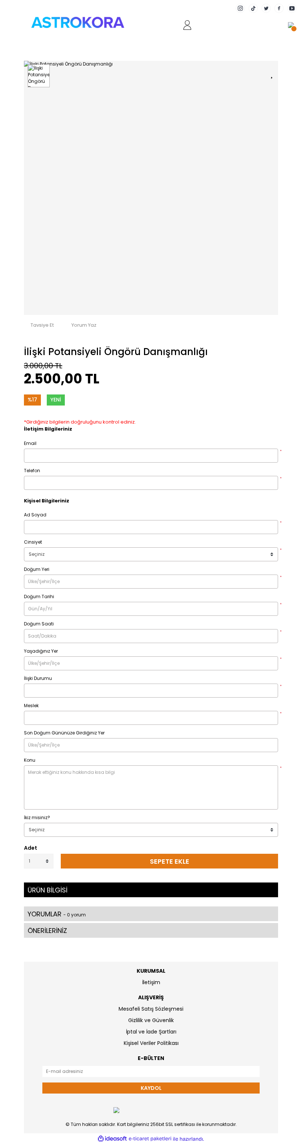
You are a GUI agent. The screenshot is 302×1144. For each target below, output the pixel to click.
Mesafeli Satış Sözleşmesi (151, 1009)
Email (30, 443)
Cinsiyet (33, 542)
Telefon (32, 470)
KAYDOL (151, 1088)
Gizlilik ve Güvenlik (151, 1020)
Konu (29, 760)
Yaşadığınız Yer (41, 651)
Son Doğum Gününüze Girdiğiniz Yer (64, 733)
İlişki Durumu (38, 678)
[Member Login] (187, 25)
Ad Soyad (35, 515)
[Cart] (290, 25)
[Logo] (77, 22)
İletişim (151, 982)
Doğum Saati (39, 624)
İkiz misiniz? (37, 817)
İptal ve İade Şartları (151, 1031)
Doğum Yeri (36, 569)
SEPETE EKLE (169, 861)
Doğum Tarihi (39, 596)
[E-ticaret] (150, 1139)
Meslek (31, 705)
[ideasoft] (112, 1139)
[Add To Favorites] (272, 72)
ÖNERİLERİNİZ (47, 930)
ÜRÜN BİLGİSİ (47, 890)
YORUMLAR (57, 914)
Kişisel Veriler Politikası (151, 1043)
